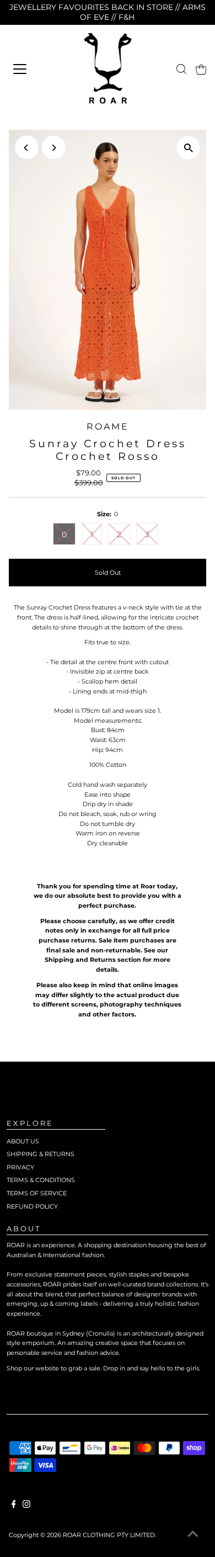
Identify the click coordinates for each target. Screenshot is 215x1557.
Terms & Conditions (41, 1180)
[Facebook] (14, 1505)
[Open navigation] (34, 69)
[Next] (53, 147)
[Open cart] (201, 69)
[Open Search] (181, 69)
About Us (23, 1141)
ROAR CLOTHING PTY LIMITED (109, 1535)
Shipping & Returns (40, 1154)
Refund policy (32, 1206)
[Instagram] (26, 1505)
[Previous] (26, 147)
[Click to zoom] (188, 147)
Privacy (20, 1167)
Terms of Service (37, 1193)
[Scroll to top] (193, 1535)
